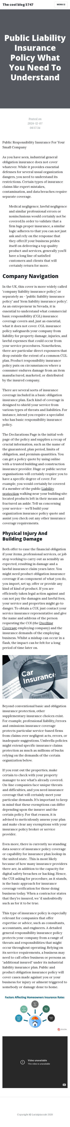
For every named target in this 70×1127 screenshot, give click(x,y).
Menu (60, 4)
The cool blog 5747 (18, 4)
